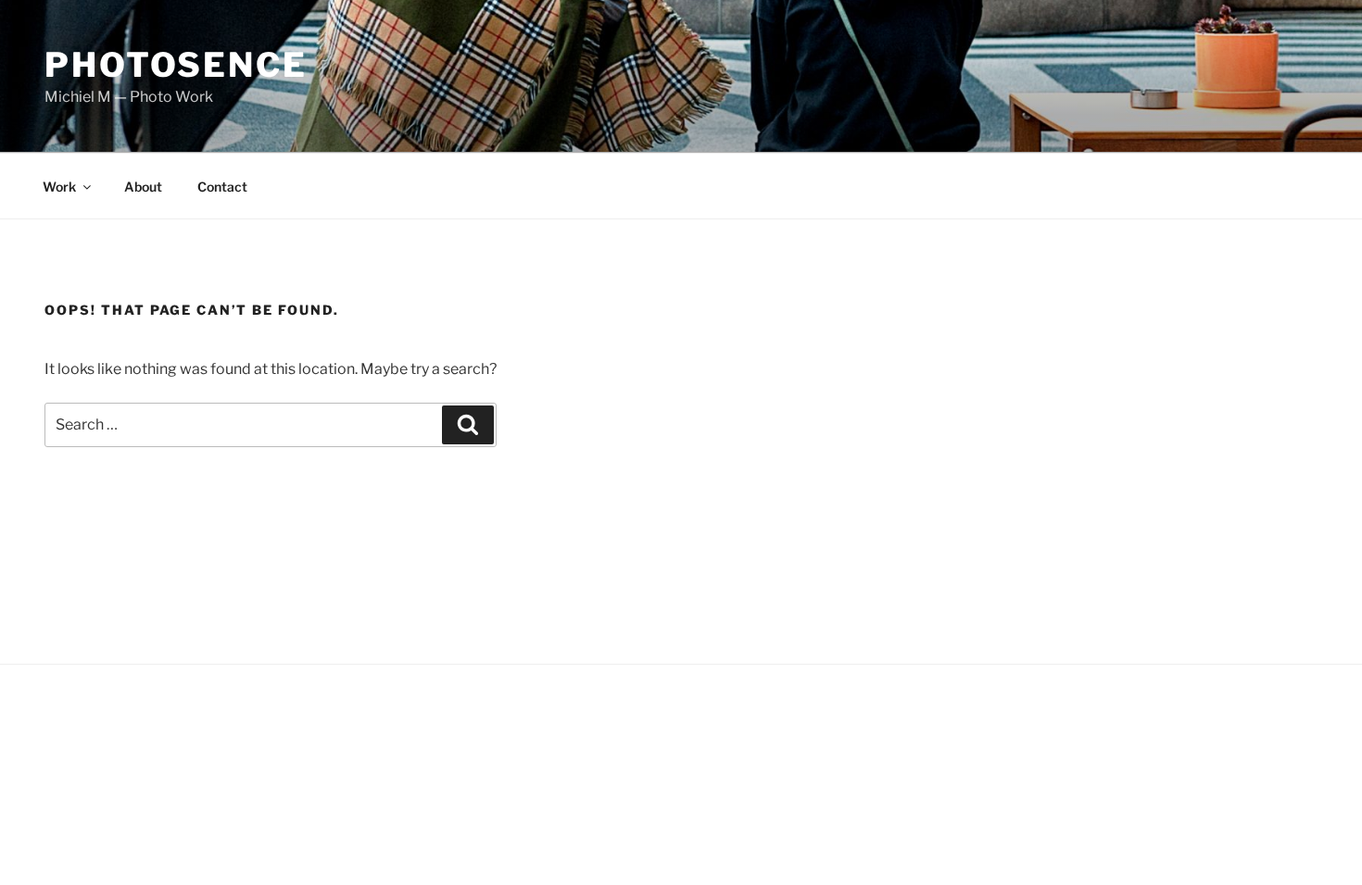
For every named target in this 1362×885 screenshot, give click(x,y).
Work (59, 186)
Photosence (176, 64)
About (143, 186)
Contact (222, 186)
